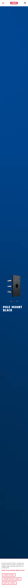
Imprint (22, 570)
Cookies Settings (9, 575)
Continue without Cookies (12, 579)
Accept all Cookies (9, 583)
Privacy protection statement (13, 570)
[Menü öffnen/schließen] (25, 3)
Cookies (3, 570)
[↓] (17, 301)
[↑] (11, 301)
